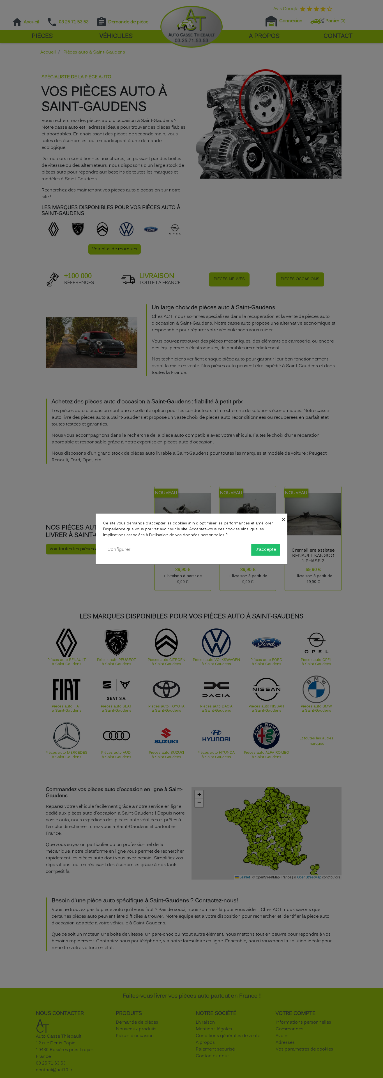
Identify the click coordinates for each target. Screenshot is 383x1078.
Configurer (118, 549)
